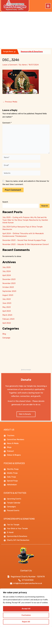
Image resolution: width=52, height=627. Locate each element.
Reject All (26, 622)
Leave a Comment (9, 65)
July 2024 (6, 271)
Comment (7, 123)
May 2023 (6, 307)
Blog (4, 334)
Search (5, 202)
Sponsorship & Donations (32, 52)
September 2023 (9, 291)
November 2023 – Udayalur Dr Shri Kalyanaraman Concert (25, 244)
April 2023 (6, 311)
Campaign (6, 338)
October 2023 (8, 287)
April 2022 (6, 323)
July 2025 (6, 267)
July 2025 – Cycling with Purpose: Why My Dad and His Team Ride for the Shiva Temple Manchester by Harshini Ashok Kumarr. (25, 220)
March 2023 (7, 315)
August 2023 (7, 295)
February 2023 (8, 319)
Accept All (26, 609)
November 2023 (8, 283)
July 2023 (6, 299)
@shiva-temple (26, 370)
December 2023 (8, 279)
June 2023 (6, 303)
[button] (48, 6)
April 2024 (6, 275)
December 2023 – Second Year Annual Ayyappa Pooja (24, 240)
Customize (26, 615)
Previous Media (10, 102)
